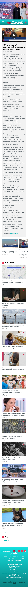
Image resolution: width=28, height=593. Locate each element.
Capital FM (14, 583)
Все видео (4, 532)
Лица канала (10, 560)
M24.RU (20, 581)
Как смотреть (12, 558)
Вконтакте (19, 551)
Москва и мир (14, 233)
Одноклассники (22, 551)
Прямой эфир (18, 560)
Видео (22, 557)
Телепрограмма (21, 558)
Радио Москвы (22, 582)
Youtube (25, 551)
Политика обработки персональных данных (14, 577)
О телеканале (7, 557)
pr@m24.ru (15, 570)
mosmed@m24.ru (15, 575)
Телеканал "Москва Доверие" (15, 22)
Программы (15, 557)
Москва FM (15, 582)
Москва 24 (15, 581)
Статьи (4, 558)
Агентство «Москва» (7, 582)
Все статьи (4, 540)
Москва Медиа (9, 581)
